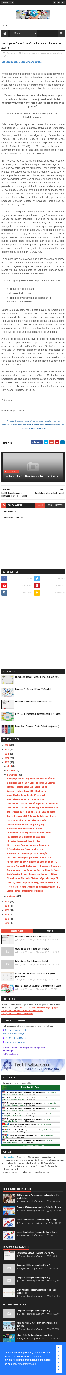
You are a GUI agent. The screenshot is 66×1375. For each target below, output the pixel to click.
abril (9, 766)
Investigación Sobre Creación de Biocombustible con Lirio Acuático (31, 476)
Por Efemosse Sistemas (10, 1054)
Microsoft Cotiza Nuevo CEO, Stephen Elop (27, 790)
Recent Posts (17, 931)
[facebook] (54, 2)
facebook (59, 505)
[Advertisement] (33, 633)
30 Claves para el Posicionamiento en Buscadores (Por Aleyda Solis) (38, 1196)
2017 (7, 914)
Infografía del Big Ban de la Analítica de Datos (34, 1335)
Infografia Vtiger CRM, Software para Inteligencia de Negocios (37, 1324)
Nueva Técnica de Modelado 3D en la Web (26, 799)
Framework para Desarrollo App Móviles (26, 828)
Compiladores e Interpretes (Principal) (25, 890)
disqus (49, 505)
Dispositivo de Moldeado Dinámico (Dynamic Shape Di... (33, 878)
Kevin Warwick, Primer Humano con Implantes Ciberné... (33, 874)
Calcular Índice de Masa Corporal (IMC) (25, 824)
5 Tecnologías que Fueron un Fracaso (25, 849)
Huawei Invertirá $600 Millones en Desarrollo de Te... (32, 861)
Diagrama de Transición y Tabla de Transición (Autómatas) (37, 676)
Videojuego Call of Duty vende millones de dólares (31, 778)
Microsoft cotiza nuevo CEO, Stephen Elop (27, 786)
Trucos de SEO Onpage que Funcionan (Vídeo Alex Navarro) (39, 1207)
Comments (48, 931)
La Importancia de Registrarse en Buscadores (29, 832)
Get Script (21, 1145)
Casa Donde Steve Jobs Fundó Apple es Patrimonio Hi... (33, 807)
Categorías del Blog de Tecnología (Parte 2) (32, 948)
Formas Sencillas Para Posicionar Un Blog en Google (37, 1219)
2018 (7, 918)
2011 (7, 753)
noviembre (12, 774)
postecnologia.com (9, 1157)
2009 (7, 745)
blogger (40, 505)
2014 (7, 901)
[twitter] (58, 2)
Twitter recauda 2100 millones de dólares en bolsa (31, 811)
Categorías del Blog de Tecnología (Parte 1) (31, 960)
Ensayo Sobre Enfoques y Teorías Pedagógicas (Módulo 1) (37, 726)
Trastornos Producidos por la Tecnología (27, 853)
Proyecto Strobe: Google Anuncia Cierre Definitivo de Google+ (38, 985)
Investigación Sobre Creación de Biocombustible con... (33, 886)
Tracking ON (39, 1145)
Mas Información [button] (27, 1364)
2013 (7, 762)
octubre (11, 770)
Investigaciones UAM (47, 53)
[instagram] (63, 2)
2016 (7, 910)
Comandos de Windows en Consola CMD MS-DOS (33, 701)
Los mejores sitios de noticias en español (27, 820)
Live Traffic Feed (30, 1087)
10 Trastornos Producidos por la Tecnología (28, 845)
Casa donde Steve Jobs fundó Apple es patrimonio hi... (33, 803)
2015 (7, 905)
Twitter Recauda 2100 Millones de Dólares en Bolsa (31, 815)
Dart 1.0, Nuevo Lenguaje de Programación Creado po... (33, 882)
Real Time (29, 1145)
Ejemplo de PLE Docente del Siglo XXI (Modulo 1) (33, 689)
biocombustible (29, 53)
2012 (7, 758)
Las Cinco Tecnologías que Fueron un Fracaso (29, 857)
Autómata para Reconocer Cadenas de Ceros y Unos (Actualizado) (35, 975)
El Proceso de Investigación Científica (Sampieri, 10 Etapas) (38, 713)
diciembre (12, 896)
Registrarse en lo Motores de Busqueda (26, 836)
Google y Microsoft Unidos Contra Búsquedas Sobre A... (34, 865)
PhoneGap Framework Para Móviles (23, 840)
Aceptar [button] (59, 1358)
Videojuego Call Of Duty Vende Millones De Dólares (31, 782)
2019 (7, 922)
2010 (7, 749)
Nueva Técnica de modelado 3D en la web (26, 795)
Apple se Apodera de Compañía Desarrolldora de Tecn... (33, 870)
